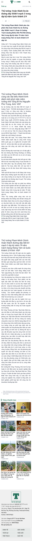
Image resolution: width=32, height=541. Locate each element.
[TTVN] (16, 497)
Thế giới (20, 533)
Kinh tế (5, 530)
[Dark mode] (29, 2)
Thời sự (5, 533)
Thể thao (6, 536)
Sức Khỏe (21, 530)
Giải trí (20, 536)
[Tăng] (9, 21)
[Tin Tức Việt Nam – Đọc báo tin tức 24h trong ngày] (15, 2)
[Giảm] (2, 21)
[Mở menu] (2, 2)
